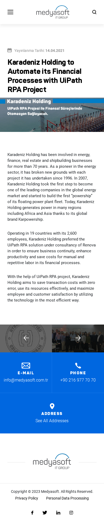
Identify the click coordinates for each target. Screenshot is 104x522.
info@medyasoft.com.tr (26, 380)
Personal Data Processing (67, 498)
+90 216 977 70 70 (78, 380)
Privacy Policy (26, 498)
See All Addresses (52, 420)
